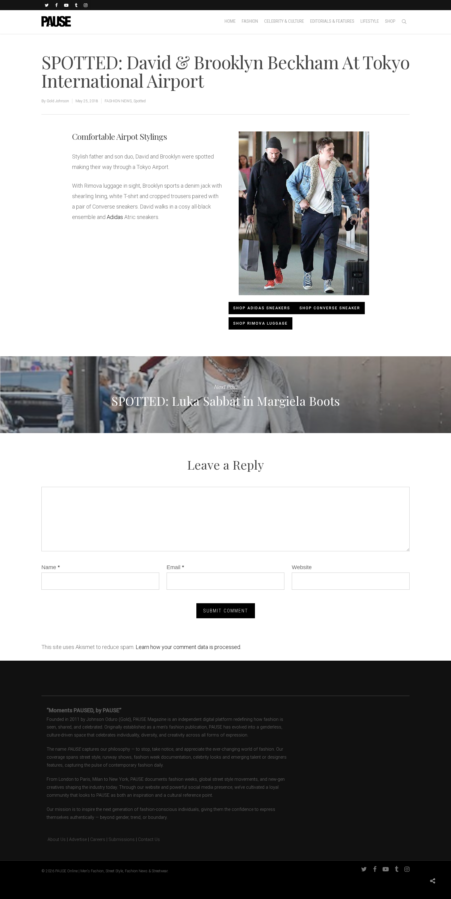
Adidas (115, 217)
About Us (53, 839)
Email (175, 567)
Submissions (122, 839)
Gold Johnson (58, 101)
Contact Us (149, 839)
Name (50, 567)
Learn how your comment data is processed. (188, 647)
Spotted (139, 101)
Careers (97, 839)
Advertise (78, 839)
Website (302, 567)
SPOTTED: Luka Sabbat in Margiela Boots (225, 394)
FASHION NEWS (118, 101)
